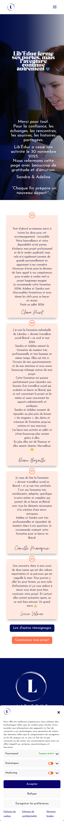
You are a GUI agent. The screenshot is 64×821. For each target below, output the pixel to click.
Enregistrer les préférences (32, 803)
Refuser (32, 794)
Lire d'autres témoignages (32, 628)
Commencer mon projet (32, 640)
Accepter (32, 784)
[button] (58, 712)
